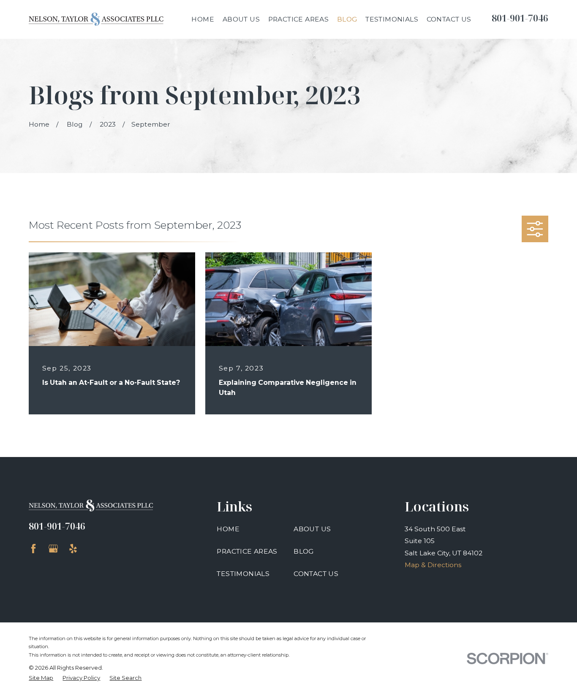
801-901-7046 (520, 18)
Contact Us (316, 574)
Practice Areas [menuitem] (298, 19)
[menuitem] (41, 678)
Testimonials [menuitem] (391, 19)
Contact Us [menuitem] (449, 19)
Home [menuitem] (202, 19)
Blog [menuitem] (347, 19)
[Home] (96, 19)
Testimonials (243, 574)
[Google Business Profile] (53, 548)
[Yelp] (73, 548)
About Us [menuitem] (241, 19)
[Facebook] (33, 548)
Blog (304, 551)
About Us (312, 529)
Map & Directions (433, 565)
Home (228, 529)
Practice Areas (247, 551)
